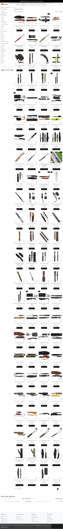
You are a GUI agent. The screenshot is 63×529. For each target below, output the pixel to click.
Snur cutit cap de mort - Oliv (31, 440)
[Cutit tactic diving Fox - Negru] (32, 177)
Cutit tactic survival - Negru (31, 144)
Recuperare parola (50, 518)
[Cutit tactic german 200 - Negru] (32, 256)
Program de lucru (4, 516)
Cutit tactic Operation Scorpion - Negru (31, 304)
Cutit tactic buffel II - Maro (56, 381)
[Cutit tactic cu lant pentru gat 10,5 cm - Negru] (32, 197)
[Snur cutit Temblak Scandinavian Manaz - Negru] (44, 157)
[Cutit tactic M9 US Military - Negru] (56, 137)
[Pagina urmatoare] (61, 489)
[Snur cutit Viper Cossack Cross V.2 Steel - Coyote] (44, 38)
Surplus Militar (32, 4)
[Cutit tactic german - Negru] (44, 256)
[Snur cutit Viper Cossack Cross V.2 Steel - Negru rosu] (19, 38)
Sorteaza (15, 11)
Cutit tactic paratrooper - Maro (44, 124)
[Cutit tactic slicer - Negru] (56, 453)
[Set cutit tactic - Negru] (44, 394)
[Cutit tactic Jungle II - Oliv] (19, 316)
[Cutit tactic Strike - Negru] (56, 296)
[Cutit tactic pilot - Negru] (44, 375)
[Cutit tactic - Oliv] (32, 355)
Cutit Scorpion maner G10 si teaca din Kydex (56, 46)
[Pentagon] (27, 509)
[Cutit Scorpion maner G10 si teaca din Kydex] (56, 38)
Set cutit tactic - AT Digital (19, 401)
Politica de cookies (37, 525)
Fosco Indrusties (4, 31)
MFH (2, 38)
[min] (4, 67)
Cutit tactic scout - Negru (19, 85)
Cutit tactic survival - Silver (31, 381)
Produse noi (43, 4)
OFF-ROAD (18, 4)
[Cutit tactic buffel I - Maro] (19, 336)
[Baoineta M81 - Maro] (44, 316)
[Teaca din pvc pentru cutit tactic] (56, 217)
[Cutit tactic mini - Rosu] (19, 414)
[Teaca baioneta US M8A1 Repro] (19, 276)
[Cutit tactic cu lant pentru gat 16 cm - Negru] (56, 197)
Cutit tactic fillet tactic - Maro (32, 420)
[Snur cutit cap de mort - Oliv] (32, 434)
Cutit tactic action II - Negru (31, 45)
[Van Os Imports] (43, 509)
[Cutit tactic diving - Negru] (19, 217)
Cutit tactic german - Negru (44, 263)
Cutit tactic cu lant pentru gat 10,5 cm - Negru (31, 204)
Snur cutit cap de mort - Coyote (44, 440)
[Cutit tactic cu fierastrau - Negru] (44, 236)
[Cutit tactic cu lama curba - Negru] (56, 98)
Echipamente (17, 3)
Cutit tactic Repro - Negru (44, 25)
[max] (10, 67)
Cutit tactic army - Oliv (56, 243)
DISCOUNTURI (12, 3)
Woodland (3, 61)
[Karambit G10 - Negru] (44, 58)
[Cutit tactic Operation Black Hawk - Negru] (19, 98)
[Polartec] (4, 509)
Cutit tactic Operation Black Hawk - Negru (19, 105)
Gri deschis (3, 51)
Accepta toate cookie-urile (57, 525)
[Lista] (60, 11)
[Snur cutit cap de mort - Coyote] (44, 434)
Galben (3, 48)
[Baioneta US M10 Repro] (32, 58)
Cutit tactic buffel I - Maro (19, 342)
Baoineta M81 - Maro (44, 323)
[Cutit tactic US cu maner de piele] (32, 19)
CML (2, 29)
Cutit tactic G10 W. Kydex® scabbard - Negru (19, 264)
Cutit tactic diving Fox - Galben (56, 401)
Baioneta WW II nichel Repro (32, 283)
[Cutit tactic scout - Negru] (19, 78)
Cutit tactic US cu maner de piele (31, 25)
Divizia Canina (35, 3)
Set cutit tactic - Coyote (19, 440)
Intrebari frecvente (35, 517)
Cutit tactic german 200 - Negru (31, 263)
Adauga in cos (19, 30)
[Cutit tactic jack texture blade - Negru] (44, 414)
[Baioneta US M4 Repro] (44, 78)
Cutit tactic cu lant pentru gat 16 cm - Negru (56, 204)
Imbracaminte (23, 3)
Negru (3, 54)
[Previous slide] (2, 508)
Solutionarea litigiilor (35, 521)
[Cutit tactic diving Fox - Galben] (56, 394)
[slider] (2, 70)
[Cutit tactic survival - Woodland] (32, 473)
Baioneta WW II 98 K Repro (56, 85)
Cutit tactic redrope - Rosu (44, 362)
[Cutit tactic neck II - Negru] (32, 336)
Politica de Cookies (4, 522)
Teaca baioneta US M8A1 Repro (19, 283)
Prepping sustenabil (24, 4)
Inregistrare (49, 517)
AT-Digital (3, 45)
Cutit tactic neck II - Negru (31, 342)
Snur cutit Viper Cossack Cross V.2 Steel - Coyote (44, 46)
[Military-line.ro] (4, 4)
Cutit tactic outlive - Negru (19, 124)
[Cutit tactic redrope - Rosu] (44, 355)
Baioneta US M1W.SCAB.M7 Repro (19, 303)
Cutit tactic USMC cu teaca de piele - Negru (32, 244)
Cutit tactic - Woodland (19, 362)
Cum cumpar (18, 516)
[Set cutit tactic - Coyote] (19, 434)
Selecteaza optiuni (19, 50)
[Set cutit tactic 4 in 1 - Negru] (56, 414)
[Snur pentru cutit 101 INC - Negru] (32, 157)
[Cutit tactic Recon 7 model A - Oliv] (32, 453)
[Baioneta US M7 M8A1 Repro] (56, 276)
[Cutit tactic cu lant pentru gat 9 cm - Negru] (44, 197)
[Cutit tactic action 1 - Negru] (44, 336)
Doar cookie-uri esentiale (56, 527)
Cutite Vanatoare (4, 15)
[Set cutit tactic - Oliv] (32, 394)
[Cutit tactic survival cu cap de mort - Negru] (19, 473)
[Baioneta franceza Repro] (56, 177)
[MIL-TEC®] (11, 509)
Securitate (50, 3)
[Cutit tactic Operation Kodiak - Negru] (44, 296)
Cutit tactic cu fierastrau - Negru (44, 243)
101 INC (3, 28)
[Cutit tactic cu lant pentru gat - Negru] (19, 58)
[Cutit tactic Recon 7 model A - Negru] (19, 453)
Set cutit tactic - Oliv (31, 401)
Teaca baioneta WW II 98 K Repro (31, 85)
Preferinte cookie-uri (4, 527)
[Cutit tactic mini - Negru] (56, 473)
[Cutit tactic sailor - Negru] (56, 355)
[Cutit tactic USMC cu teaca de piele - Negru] (32, 236)
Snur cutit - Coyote (56, 440)
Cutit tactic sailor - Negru (56, 362)
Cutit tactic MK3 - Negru (56, 323)
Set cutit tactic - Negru (44, 401)
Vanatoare (38, 4)
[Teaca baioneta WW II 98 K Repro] (32, 78)
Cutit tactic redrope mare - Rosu (19, 25)
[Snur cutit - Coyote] (56, 434)
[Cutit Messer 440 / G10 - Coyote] (19, 157)
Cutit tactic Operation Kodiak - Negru (44, 304)
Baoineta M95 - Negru (31, 323)
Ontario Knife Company (5, 41)
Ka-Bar (3, 34)
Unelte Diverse (8, 7)
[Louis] (51, 509)
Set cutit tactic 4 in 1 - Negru (56, 420)
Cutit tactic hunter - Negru (19, 144)
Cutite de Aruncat (4, 12)
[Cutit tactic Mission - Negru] (32, 98)
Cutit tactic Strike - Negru (56, 303)
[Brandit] (19, 509)
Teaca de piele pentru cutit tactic (19, 243)
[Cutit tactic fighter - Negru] (56, 336)
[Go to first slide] (61, 508)
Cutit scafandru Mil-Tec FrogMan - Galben (56, 66)
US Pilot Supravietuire (56, 25)
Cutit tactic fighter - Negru (56, 342)
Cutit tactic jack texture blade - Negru (44, 421)
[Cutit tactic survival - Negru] (32, 137)
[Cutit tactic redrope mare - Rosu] (19, 19)
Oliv (2, 57)
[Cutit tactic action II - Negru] (32, 38)
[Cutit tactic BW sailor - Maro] (32, 217)
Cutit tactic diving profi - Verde (56, 124)
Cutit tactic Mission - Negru (31, 104)
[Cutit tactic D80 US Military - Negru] (44, 137)
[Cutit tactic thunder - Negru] (44, 473)
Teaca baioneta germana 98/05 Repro (44, 284)
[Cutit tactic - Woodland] (19, 355)
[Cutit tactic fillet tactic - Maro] (32, 414)
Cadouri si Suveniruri (43, 3)
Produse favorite (50, 521)
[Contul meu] (60, 4)
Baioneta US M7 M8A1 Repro (56, 283)
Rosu (2, 58)
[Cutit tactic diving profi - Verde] (56, 118)
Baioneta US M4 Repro (44, 85)
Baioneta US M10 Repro (32, 65)
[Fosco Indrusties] (35, 509)
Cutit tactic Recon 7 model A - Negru (19, 460)
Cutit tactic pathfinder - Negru (19, 381)
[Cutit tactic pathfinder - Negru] (19, 375)
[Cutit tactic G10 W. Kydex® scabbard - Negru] (19, 256)
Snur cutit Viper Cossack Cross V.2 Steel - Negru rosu (19, 46)
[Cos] (61, 4)
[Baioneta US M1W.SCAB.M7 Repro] (19, 296)
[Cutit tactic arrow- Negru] (44, 453)
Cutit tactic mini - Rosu (19, 420)
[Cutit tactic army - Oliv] (56, 236)
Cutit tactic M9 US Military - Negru (56, 144)
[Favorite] (58, 4)
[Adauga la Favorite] (24, 23)
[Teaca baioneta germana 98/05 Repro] (44, 276)
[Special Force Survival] (19, 177)
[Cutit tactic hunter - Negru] (19, 137)
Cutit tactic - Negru (32, 124)
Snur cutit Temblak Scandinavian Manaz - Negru (44, 164)
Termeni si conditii (4, 518)
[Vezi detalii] (14, 23)
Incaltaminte (29, 3)
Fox (2, 32)
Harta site (33, 518)
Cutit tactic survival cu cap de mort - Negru (19, 480)
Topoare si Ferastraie (5, 24)
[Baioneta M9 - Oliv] (44, 98)
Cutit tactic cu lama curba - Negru (56, 104)
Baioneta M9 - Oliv (44, 104)
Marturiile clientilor (4, 521)
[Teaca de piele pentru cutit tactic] (19, 236)
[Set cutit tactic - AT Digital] (19, 394)
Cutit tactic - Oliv (32, 362)
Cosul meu (18, 517)
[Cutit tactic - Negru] (32, 118)
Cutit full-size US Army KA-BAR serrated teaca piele (44, 184)
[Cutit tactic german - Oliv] (56, 256)
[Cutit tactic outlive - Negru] (19, 118)
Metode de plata (19, 518)
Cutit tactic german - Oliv (56, 263)
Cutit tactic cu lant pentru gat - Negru (19, 66)
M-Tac (3, 35)
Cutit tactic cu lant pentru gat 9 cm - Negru (44, 204)
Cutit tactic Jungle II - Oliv (19, 323)
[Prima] (59, 509)
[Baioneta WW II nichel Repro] (32, 276)
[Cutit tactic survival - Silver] (32, 375)
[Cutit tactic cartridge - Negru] (19, 197)
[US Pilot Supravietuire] (56, 19)
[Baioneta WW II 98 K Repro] (56, 78)
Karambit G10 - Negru (44, 65)
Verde (3, 60)
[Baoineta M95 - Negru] (32, 316)
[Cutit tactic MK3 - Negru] (56, 316)
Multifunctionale (4, 21)
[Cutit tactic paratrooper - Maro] (44, 118)
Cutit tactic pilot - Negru (44, 381)
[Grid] (61, 11)
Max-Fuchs (3, 37)
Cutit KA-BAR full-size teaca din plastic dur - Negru (56, 164)
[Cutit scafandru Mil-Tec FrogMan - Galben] (56, 58)
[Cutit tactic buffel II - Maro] (56, 375)
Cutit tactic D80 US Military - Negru (44, 144)
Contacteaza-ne (34, 516)
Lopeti (3, 18)
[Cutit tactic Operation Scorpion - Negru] (32, 296)
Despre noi (3, 517)
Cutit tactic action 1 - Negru (44, 342)
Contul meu (49, 516)
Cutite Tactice (19, 27)
